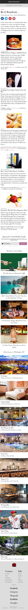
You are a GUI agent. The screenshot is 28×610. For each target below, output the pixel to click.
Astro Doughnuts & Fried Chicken (10, 148)
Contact (7, 574)
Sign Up (23, 243)
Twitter (14, 599)
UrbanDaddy (14, 1)
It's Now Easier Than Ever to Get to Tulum (14, 346)
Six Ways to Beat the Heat (7, 456)
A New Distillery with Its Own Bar (10, 481)
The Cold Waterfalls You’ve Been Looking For (12, 559)
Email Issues (8, 580)
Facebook (14, 588)
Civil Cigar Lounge (15, 108)
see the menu (11, 150)
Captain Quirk (5, 402)
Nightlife (16, 5)
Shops (20, 5)
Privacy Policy (21, 607)
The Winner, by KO (7, 428)
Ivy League (4, 376)
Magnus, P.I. (5, 479)
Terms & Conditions (13, 607)
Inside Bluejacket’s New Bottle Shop (10, 507)
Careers (20, 576)
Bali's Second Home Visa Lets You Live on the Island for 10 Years (14, 297)
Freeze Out (4, 454)
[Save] (14, 18)
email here (3, 150)
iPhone (20, 580)
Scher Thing (4, 531)
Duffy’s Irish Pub (12, 67)
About (20, 574)
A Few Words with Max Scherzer (9, 533)
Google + (14, 603)
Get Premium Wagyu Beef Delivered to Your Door (14, 321)
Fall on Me (4, 557)
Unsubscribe (8, 582)
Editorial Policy (5, 607)
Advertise (7, 578)
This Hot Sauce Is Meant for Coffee (14, 273)
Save (10, 18)
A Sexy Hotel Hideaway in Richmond (10, 404)
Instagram (14, 592)
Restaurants (9, 5)
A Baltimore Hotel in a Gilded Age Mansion (12, 378)
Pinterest (14, 596)
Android (20, 582)
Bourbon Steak (17, 228)
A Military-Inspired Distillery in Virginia (11, 430)
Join (19, 578)
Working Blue (5, 505)
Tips (6, 576)
